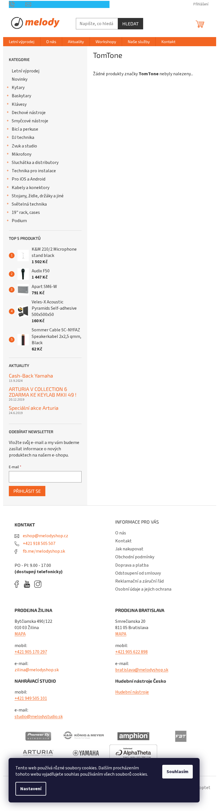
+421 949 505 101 (31, 698)
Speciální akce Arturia (33, 408)
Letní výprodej (25, 71)
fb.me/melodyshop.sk (43, 551)
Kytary (18, 87)
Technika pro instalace (34, 171)
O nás (120, 533)
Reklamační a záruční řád (139, 581)
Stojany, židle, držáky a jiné (38, 196)
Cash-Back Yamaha (31, 376)
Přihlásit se (27, 491)
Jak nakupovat (129, 549)
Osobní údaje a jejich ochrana (143, 589)
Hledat (130, 23)
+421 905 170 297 (31, 652)
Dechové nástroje (29, 113)
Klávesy (19, 104)
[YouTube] (28, 584)
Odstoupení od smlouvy (138, 573)
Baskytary (21, 96)
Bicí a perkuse (25, 129)
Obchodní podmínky (134, 557)
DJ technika (23, 137)
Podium (19, 221)
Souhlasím (177, 772)
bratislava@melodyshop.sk (141, 670)
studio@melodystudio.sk (39, 716)
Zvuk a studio (24, 146)
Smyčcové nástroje (30, 121)
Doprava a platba (132, 565)
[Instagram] (37, 584)
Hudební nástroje (132, 692)
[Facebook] (19, 584)
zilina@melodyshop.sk (37, 670)
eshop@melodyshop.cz (45, 536)
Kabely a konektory (30, 187)
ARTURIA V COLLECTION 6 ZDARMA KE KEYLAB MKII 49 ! (42, 392)
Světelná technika (29, 204)
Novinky (19, 79)
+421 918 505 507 (38, 543)
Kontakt (123, 541)
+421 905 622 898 (131, 652)
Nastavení (30, 789)
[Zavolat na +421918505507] (17, 4)
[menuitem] (21, 41)
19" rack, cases (26, 212)
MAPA (20, 634)
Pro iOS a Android (28, 179)
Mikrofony (21, 154)
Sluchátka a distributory (35, 162)
